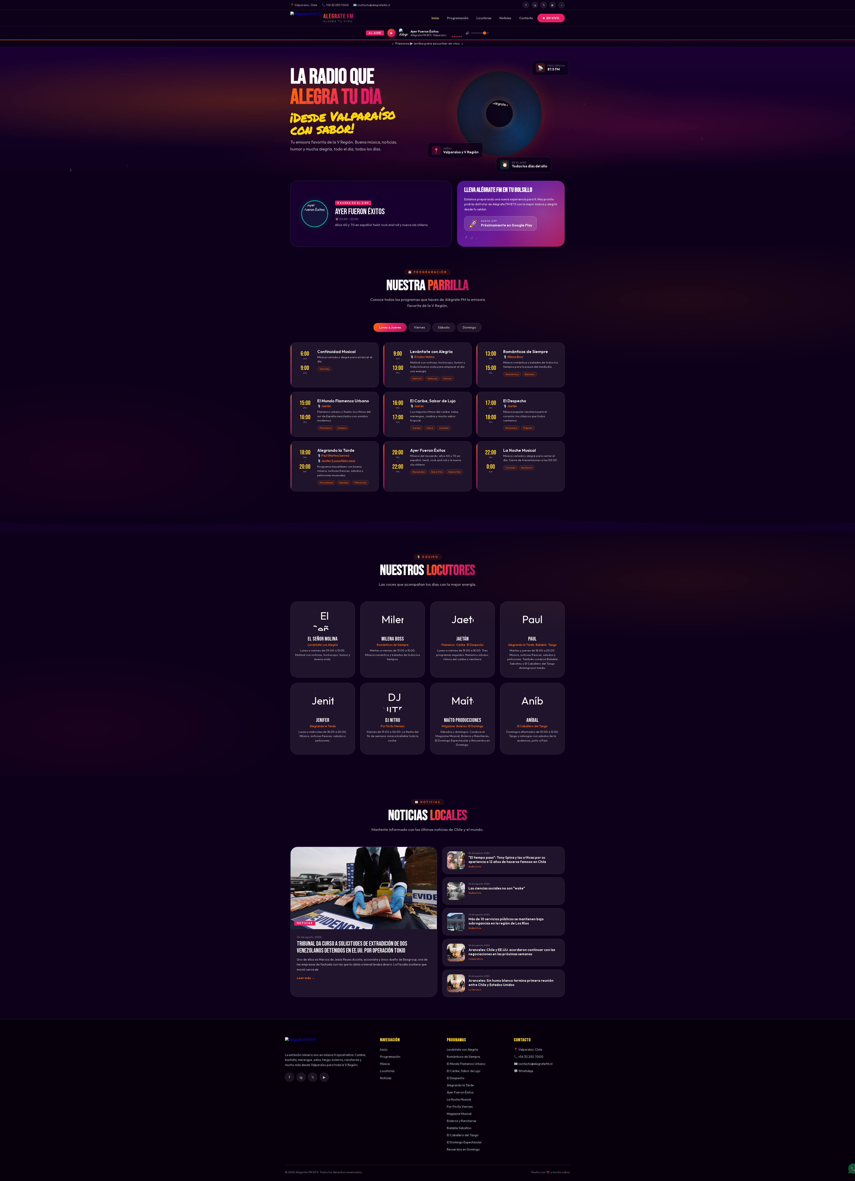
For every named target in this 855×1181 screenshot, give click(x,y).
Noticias (505, 18)
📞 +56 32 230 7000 (528, 1057)
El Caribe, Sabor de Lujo (463, 1071)
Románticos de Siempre (463, 1057)
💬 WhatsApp (523, 1071)
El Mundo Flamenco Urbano (466, 1064)
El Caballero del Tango (462, 1135)
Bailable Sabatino (459, 1128)
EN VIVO (552, 18)
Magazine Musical (459, 1114)
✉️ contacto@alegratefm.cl (533, 1064)
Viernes (419, 327)
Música (385, 1064)
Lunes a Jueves (390, 327)
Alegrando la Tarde (460, 1085)
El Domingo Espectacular (464, 1142)
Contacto (526, 18)
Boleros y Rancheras (461, 1121)
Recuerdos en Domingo (463, 1149)
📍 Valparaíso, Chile (528, 1049)
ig (535, 5)
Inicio (435, 18)
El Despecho (455, 1078)
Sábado (444, 327)
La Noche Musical (459, 1099)
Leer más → (306, 978)
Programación (457, 18)
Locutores (483, 18)
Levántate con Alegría (462, 1049)
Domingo (469, 327)
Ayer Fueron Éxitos (460, 1092)
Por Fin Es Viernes (460, 1107)
